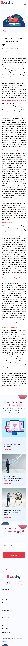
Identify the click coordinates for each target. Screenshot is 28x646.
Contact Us (5, 617)
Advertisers (5, 592)
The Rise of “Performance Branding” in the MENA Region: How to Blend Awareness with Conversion (13, 443)
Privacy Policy (6, 632)
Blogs (4, 625)
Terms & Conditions (7, 629)
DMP (3, 602)
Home (3, 570)
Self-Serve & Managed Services (11, 606)
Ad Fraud (4, 599)
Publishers (5, 596)
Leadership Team (7, 614)
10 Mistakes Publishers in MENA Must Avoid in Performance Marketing (13, 512)
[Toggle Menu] (25, 4)
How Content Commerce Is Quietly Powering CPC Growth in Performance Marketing (13, 478)
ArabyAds (11, 641)
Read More (7, 449)
